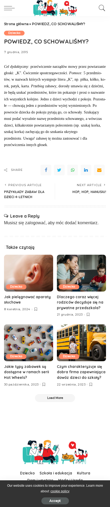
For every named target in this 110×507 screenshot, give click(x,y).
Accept (55, 501)
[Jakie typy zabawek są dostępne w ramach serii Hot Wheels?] (28, 342)
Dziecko (14, 33)
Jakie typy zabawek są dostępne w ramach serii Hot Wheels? (26, 372)
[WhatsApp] (72, 170)
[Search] (100, 8)
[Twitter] (59, 170)
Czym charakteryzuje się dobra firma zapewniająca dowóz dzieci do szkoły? (81, 372)
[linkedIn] (86, 170)
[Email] (99, 170)
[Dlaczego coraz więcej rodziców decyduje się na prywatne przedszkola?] (81, 273)
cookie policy (59, 491)
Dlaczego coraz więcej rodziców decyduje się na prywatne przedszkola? (80, 302)
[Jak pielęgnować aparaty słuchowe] (28, 273)
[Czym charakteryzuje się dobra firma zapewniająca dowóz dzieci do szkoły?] (81, 342)
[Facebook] (46, 170)
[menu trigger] (10, 8)
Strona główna (16, 24)
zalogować (35, 223)
